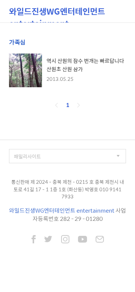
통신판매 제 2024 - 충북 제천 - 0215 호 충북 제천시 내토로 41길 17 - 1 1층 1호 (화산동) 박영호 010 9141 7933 (67, 189)
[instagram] (65, 240)
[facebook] (34, 240)
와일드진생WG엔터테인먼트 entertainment (57, 13)
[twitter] (48, 240)
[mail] (100, 240)
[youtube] (82, 240)
